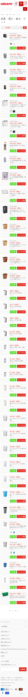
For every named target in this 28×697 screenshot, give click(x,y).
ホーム (2, 14)
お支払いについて (5, 638)
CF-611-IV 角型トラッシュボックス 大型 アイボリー (18, 245)
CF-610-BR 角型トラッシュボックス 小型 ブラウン (17, 262)
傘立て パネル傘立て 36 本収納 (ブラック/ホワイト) (18, 38)
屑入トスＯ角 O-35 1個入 (16, 361)
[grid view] (21, 27)
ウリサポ (12, 40)
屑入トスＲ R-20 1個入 (16, 293)
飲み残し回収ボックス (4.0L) (17, 145)
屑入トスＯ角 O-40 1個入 (16, 374)
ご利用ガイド (10, 677)
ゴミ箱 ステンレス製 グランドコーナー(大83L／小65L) (18, 57)
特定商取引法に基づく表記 (7, 679)
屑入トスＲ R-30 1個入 (16, 320)
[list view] (25, 27)
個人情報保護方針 (18, 677)
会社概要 (3, 677)
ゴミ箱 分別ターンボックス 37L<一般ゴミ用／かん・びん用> (17, 211)
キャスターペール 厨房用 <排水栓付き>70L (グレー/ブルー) (18, 547)
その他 (2, 656)
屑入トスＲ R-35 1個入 (16, 333)
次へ (16, 610)
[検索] (25, 9)
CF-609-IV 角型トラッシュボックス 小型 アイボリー (18, 228)
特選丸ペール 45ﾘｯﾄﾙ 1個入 (18, 566)
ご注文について (5, 635)
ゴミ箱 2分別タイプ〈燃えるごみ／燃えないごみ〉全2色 (18, 105)
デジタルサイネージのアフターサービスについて (13, 649)
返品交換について (5, 645)
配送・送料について (6, 642)
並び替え (8, 27)
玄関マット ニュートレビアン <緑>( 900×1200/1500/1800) (18, 596)
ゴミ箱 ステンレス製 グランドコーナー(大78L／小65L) (18, 72)
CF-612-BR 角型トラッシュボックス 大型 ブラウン (17, 278)
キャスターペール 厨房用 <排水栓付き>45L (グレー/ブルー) (18, 526)
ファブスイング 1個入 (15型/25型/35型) (17, 581)
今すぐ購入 (12, 48)
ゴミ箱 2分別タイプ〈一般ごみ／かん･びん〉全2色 (18, 125)
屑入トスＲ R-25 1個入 (16, 306)
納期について (4, 652)
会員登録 (22, 669)
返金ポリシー (23, 679)
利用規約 (17, 679)
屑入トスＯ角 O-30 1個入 (17, 347)
